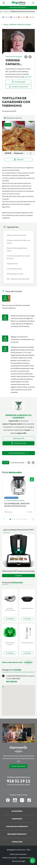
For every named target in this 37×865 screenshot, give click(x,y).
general (6, 11)
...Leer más (27, 77)
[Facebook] (8, 800)
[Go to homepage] (18, 3)
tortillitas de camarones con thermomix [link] (22, 11)
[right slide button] (33, 519)
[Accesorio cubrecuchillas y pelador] (10, 598)
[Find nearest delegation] (3, 3)
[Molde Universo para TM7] (10, 632)
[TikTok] (29, 800)
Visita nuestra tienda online (17, 7)
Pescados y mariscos (11, 497)
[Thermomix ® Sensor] (27, 632)
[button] (33, 3)
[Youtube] (15, 800)
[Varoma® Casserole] (27, 598)
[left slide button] (4, 519)
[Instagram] (22, 800)
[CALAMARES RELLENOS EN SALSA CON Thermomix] (18, 487)
